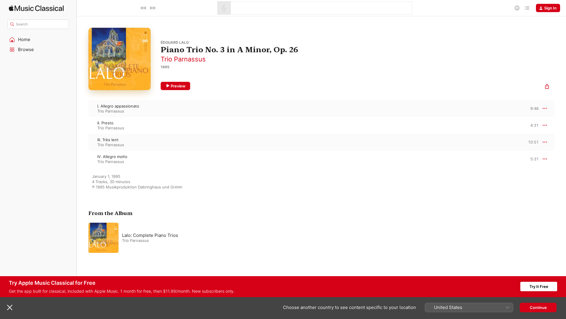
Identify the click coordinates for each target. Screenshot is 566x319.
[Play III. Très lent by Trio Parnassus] (82, 142)
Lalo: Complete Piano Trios (150, 235)
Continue (538, 307)
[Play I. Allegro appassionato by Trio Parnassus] (82, 108)
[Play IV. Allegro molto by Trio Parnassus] (82, 159)
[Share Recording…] (547, 87)
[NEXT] (152, 8)
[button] (38, 39)
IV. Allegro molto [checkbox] (112, 156)
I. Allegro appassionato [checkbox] (118, 106)
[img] (36, 8)
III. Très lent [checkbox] (108, 139)
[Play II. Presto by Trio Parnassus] (82, 125)
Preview (178, 86)
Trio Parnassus (183, 59)
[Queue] (527, 8)
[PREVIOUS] (143, 8)
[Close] (9, 307)
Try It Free (538, 286)
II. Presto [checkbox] (105, 123)
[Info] (517, 8)
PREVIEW (532, 108)
